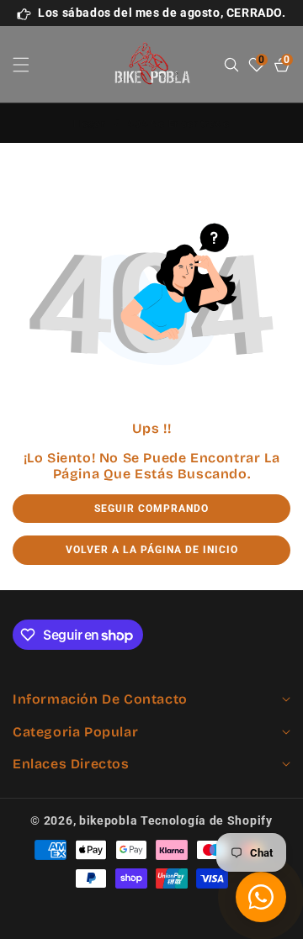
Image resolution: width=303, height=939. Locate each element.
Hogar (89, 123)
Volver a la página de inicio (152, 550)
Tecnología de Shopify (207, 820)
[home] (151, 920)
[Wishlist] (90, 920)
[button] (31, 64)
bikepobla (108, 820)
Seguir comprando (151, 508)
